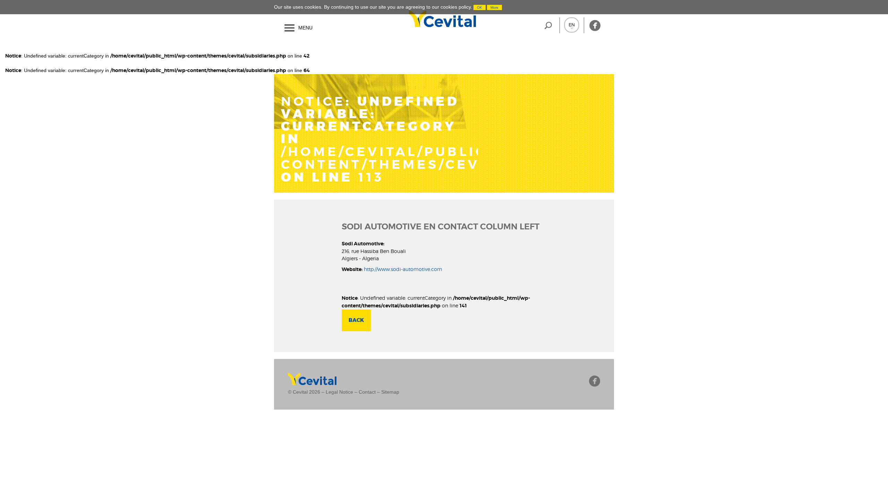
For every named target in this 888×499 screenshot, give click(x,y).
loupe (548, 25)
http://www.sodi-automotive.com (403, 269)
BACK (356, 320)
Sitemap (390, 392)
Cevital (407, 18)
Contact (367, 392)
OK (479, 7)
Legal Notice (339, 392)
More (494, 7)
